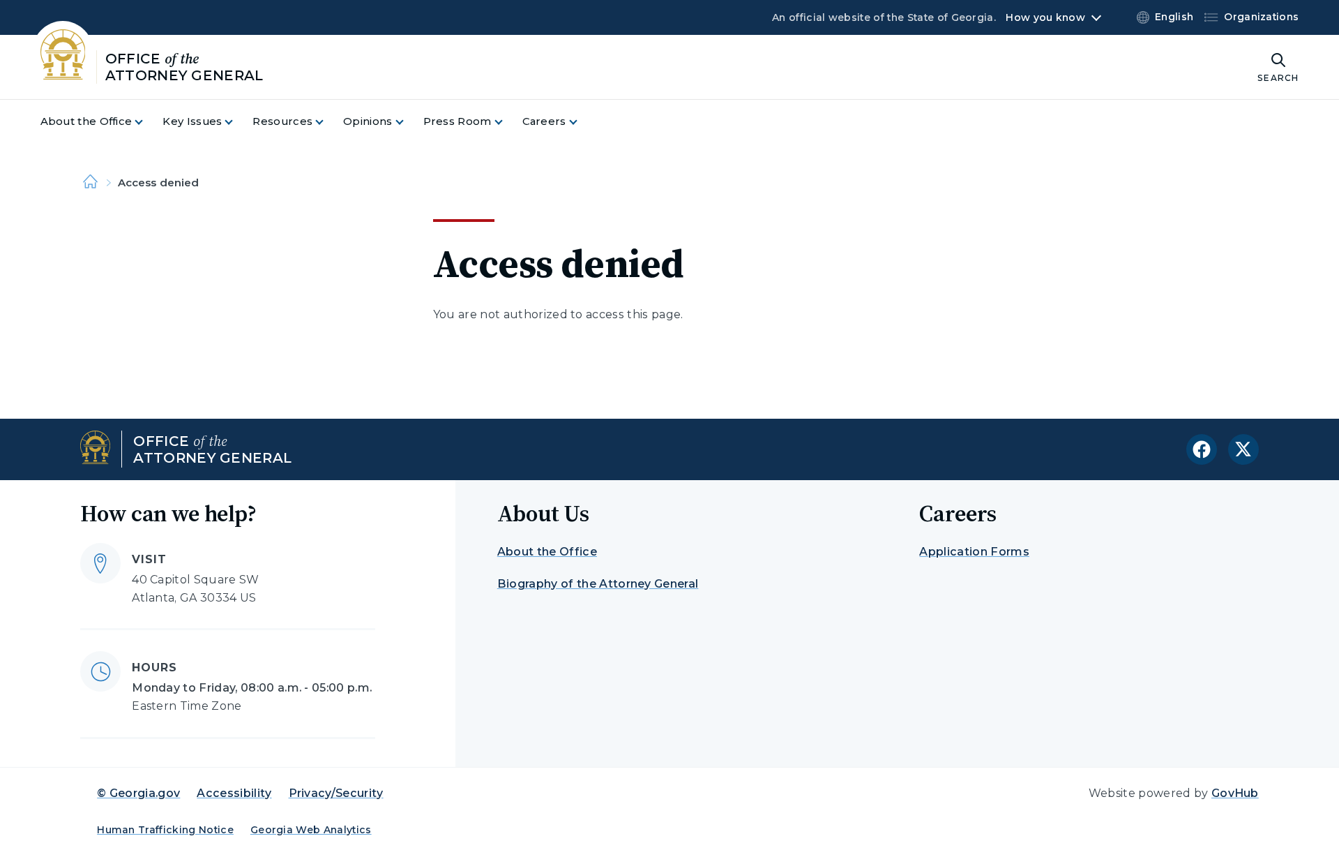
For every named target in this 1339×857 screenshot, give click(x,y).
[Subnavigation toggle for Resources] (327, 122)
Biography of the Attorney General (598, 583)
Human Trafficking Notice (165, 830)
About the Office (547, 551)
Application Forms (974, 551)
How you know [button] (1045, 17)
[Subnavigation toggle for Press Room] (507, 122)
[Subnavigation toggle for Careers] (581, 122)
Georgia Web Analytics (311, 830)
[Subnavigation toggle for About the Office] (147, 122)
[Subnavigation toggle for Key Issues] (237, 122)
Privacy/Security (336, 793)
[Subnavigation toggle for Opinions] (408, 122)
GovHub (1235, 793)
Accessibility (234, 793)
